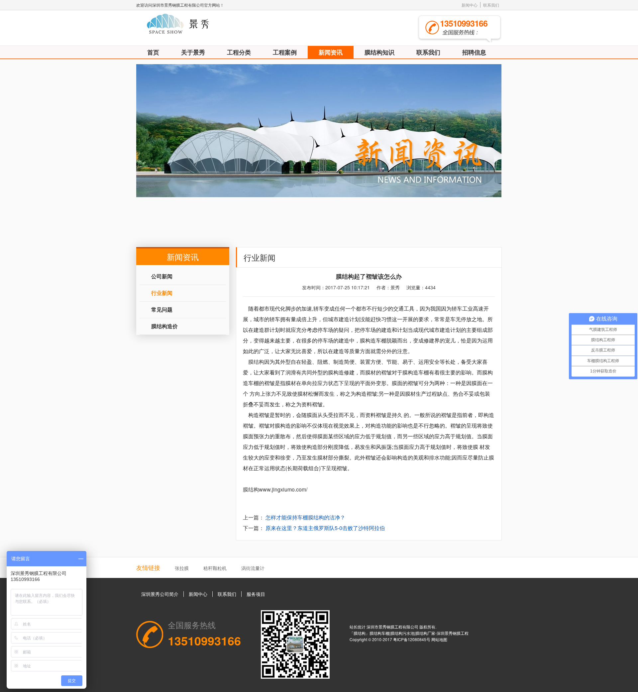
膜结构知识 (379, 52)
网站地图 (439, 639)
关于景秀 (193, 52)
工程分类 (239, 52)
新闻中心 (470, 5)
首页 (153, 52)
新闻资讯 (331, 52)
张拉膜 (182, 568)
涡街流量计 (253, 568)
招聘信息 (474, 52)
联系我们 (491, 5)
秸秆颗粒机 (215, 568)
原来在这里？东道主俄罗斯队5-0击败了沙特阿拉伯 (325, 528)
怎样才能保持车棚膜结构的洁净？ (305, 517)
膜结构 (256, 361)
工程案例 (285, 52)
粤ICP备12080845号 (412, 639)
